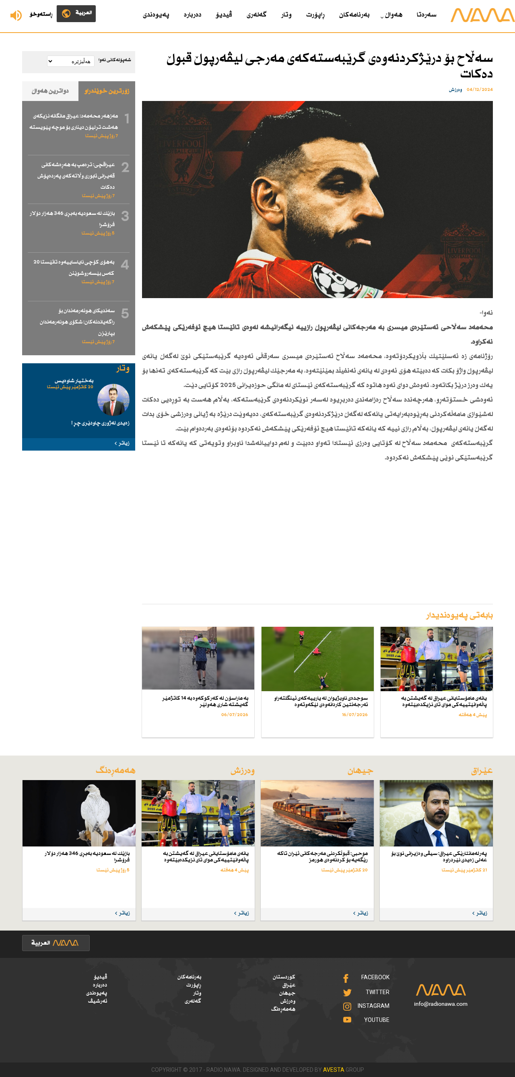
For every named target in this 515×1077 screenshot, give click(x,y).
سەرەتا (427, 15)
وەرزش (287, 1001)
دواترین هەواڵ (50, 91)
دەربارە (192, 15)
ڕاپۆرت (315, 15)
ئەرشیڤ (97, 1001)
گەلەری (257, 15)
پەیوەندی (156, 15)
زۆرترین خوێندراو (107, 91)
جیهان (287, 993)
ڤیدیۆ (224, 15)
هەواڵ (393, 15)
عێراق (288, 985)
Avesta (333, 1070)
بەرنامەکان (354, 15)
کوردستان (284, 977)
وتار (286, 15)
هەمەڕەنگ (283, 1009)
